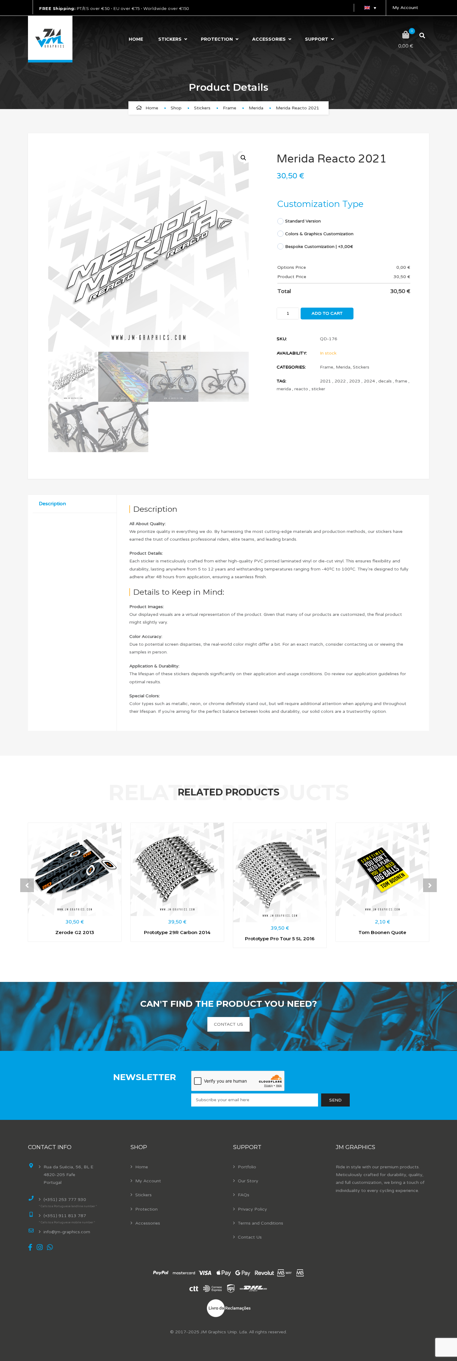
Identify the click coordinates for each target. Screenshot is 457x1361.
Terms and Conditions (260, 1223)
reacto (301, 389)
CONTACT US (228, 1024)
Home (136, 39)
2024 (369, 381)
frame (401, 381)
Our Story (248, 1181)
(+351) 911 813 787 (65, 1215)
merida (284, 389)
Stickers (170, 39)
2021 (325, 381)
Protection (217, 39)
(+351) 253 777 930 (65, 1199)
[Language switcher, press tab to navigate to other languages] (370, 8)
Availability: (292, 353)
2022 (340, 381)
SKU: (282, 338)
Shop (176, 108)
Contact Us (250, 1237)
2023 (354, 381)
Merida (256, 108)
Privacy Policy (252, 1209)
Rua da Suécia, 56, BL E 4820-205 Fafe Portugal (68, 1174)
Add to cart (327, 313)
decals (385, 381)
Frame (229, 108)
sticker (318, 389)
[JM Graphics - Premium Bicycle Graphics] (50, 39)
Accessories (269, 39)
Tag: (281, 381)
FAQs (243, 1195)
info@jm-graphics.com (67, 1232)
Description (52, 504)
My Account (405, 7)
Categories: (291, 367)
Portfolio (247, 1167)
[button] (243, 157)
